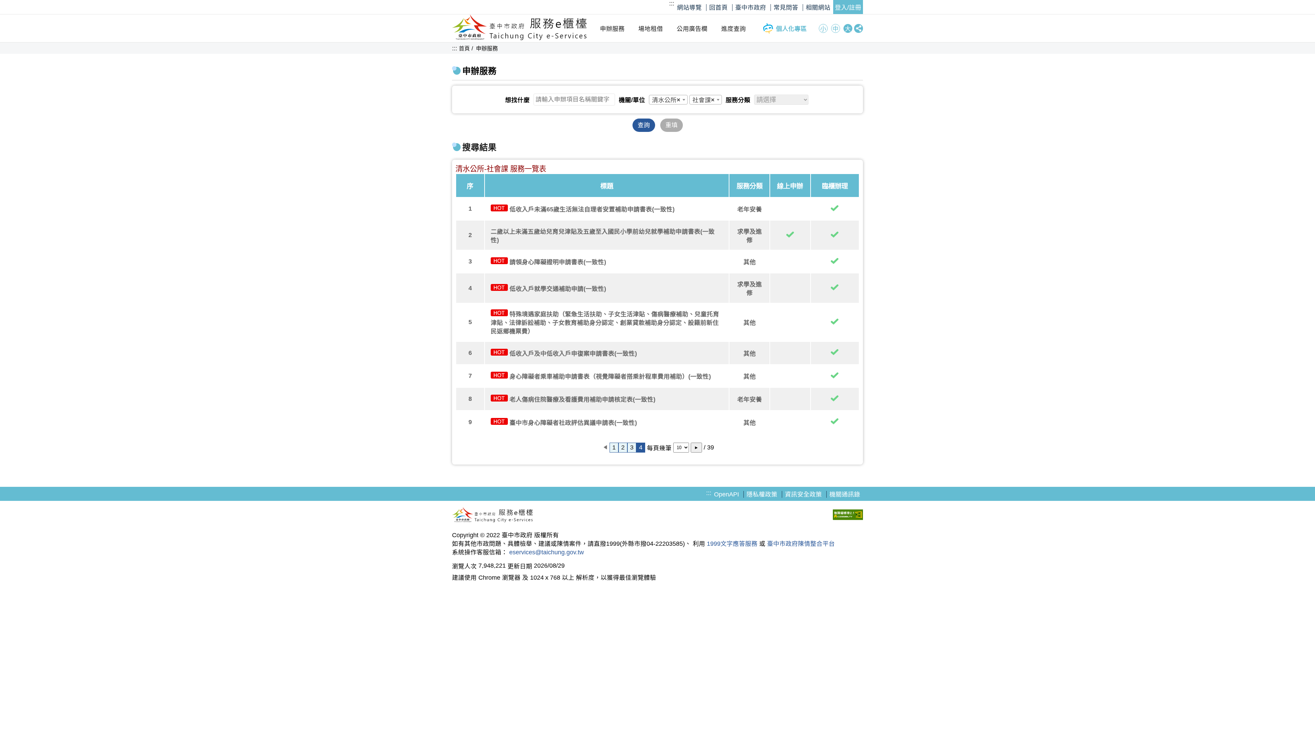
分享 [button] (858, 28)
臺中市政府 (750, 7)
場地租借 (650, 28)
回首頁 (718, 7)
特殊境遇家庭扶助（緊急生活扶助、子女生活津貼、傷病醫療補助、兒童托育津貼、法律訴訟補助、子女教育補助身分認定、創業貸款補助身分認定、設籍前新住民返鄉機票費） (605, 323)
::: (671, 3)
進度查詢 (733, 28)
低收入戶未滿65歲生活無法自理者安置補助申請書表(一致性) (592, 209)
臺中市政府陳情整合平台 (801, 543)
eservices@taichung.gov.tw (546, 552)
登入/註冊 (848, 7)
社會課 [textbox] (703, 100)
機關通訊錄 (844, 494)
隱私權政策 (762, 494)
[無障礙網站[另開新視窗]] (848, 515)
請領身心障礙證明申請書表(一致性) (558, 262)
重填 (671, 125)
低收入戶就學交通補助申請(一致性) (558, 288)
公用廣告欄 (692, 28)
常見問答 (786, 7)
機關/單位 (632, 100)
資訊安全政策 (803, 494)
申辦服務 (612, 28)
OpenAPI (726, 494)
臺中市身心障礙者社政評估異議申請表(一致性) (573, 422)
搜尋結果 (479, 147)
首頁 (464, 48)
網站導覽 (689, 7)
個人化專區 (791, 28)
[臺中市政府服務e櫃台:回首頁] (519, 38)
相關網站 (818, 7)
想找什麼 (517, 100)
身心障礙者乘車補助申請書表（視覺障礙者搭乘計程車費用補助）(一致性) (610, 376)
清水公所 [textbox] (666, 100)
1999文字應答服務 (732, 543)
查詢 (644, 125)
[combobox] (668, 99)
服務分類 (738, 100)
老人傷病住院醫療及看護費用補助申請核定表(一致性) (582, 399)
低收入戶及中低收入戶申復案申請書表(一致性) (573, 353)
